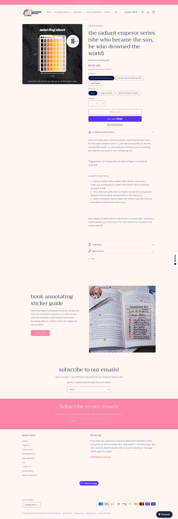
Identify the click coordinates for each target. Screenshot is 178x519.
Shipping (91, 69)
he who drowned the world (129, 78)
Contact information (104, 513)
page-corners (106, 93)
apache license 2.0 (29, 475)
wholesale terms (28, 454)
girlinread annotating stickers (37, 513)
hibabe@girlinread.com (100, 457)
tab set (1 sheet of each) (128, 93)
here (98, 185)
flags (93, 93)
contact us (26, 467)
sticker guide (40, 333)
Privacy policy (79, 513)
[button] (62, 12)
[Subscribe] (108, 389)
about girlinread (28, 458)
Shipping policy (91, 513)
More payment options (115, 124)
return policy (27, 450)
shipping (25, 445)
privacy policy (27, 471)
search (25, 441)
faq (23, 462)
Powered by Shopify (54, 513)
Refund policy (67, 513)
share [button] (93, 259)
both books (95, 84)
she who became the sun (101, 78)
